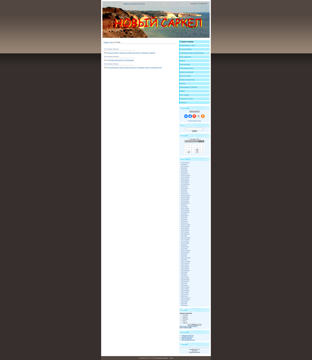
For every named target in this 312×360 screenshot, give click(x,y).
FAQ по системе (187, 338)
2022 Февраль (185, 270)
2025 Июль (184, 301)
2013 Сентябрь (185, 175)
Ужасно (185, 323)
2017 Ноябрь (185, 241)
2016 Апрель (185, 215)
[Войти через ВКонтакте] (186, 116)
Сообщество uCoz (187, 337)
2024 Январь (185, 292)
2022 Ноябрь (185, 277)
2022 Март (184, 272)
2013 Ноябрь (185, 179)
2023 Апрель (185, 281)
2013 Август (184, 173)
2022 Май (184, 274)
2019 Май (184, 255)
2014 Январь (185, 182)
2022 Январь (185, 268)
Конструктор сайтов (162, 358)
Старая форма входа (194, 121)
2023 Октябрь (185, 287)
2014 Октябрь (185, 197)
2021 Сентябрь (185, 261)
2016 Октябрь (185, 226)
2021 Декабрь (185, 266)
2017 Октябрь (185, 239)
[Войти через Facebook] (190, 116)
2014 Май (184, 190)
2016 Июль (184, 221)
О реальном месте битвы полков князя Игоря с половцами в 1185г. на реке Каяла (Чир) (135, 67)
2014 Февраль (185, 184)
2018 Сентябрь (185, 250)
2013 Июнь (184, 169)
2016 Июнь (184, 219)
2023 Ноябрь (185, 288)
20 (197, 149)
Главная (125, 3)
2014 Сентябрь (185, 195)
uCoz (171, 358)
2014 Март (184, 186)
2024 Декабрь (185, 299)
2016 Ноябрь (185, 228)
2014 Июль (184, 191)
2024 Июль (184, 296)
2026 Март (184, 303)
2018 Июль (184, 248)
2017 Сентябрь (185, 237)
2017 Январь (185, 232)
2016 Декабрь (185, 230)
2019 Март (184, 254)
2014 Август (184, 193)
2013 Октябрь (185, 177)
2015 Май (184, 204)
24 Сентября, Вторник (111, 56)
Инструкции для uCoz (188, 340)
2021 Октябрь (185, 263)
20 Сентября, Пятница (111, 64)
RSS (143, 3)
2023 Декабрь (185, 290)
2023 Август (184, 285)
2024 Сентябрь (185, 298)
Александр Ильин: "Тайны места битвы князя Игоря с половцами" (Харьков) (131, 53)
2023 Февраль (185, 279)
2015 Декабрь (185, 210)
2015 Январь (185, 201)
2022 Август (184, 276)
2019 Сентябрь (185, 257)
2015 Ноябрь (185, 208)
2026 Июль (184, 305)
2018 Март (184, 244)
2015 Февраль (185, 202)
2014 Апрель (185, 188)
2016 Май (184, 217)
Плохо (185, 321)
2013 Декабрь (185, 180)
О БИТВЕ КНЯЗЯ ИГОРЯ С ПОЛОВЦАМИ (121, 60)
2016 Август (184, 223)
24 (189, 152)
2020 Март (184, 259)
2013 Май (184, 168)
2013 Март (184, 164)
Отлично (185, 315)
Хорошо (185, 317)
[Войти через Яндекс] (194, 116)
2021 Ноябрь (185, 265)
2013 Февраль (185, 162)
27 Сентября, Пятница (111, 49)
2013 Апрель (185, 166)
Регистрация (133, 3)
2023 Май (184, 283)
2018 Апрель (185, 246)
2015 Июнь (184, 206)
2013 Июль (184, 171)
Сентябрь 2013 (194, 139)
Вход (139, 3)
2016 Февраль (185, 212)
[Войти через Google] (198, 116)
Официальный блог (188, 335)
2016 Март (184, 213)
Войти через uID (194, 111)
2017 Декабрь (185, 243)
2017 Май (184, 235)
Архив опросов (192, 326)
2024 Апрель (185, 294)
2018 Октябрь (185, 252)
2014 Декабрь (185, 199)
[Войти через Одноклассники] (203, 116)
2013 (111, 42)
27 (197, 152)
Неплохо (185, 319)
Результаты (183, 326)
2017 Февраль (185, 234)
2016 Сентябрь (185, 224)
